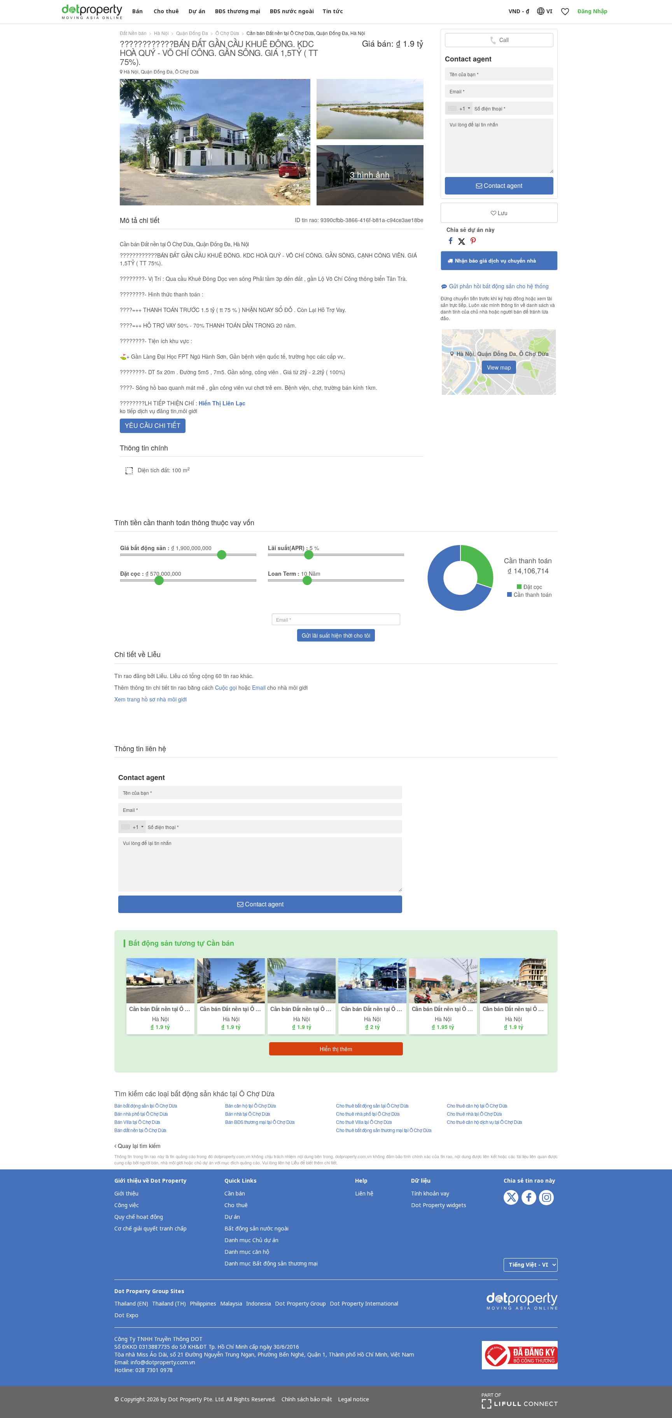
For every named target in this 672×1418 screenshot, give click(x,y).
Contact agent (502, 185)
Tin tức (332, 11)
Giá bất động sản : (145, 548)
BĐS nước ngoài (292, 11)
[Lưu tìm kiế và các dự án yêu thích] (564, 11)
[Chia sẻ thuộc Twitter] (461, 240)
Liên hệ (364, 1194)
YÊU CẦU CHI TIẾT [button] (152, 425)
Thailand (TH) (169, 1304)
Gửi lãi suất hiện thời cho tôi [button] (336, 635)
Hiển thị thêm (336, 1049)
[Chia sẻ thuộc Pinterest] (473, 240)
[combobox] (458, 108)
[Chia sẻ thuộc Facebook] (450, 240)
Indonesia (258, 1304)
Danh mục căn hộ (246, 1252)
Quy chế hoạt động (138, 1217)
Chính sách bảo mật (307, 1400)
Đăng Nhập (592, 11)
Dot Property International (364, 1304)
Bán (137, 11)
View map (499, 367)
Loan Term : (283, 573)
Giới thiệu (126, 1194)
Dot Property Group (300, 1304)
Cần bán (234, 1194)
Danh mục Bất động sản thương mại (271, 1264)
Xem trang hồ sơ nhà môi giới (150, 699)
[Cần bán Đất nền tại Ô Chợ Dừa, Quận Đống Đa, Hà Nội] (160, 980)
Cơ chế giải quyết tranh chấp (150, 1229)
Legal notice (353, 1400)
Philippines (203, 1304)
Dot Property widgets (438, 1205)
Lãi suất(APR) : (288, 548)
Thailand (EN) (131, 1304)
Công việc (126, 1205)
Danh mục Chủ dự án (251, 1240)
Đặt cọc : (132, 573)
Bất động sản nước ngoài (256, 1229)
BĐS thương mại (237, 11)
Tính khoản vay (430, 1194)
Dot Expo (126, 1316)
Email (259, 687)
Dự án (197, 11)
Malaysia (231, 1304)
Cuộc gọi (226, 687)
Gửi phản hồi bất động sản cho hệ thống (498, 286)
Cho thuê (166, 11)
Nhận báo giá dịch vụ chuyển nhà (494, 260)
